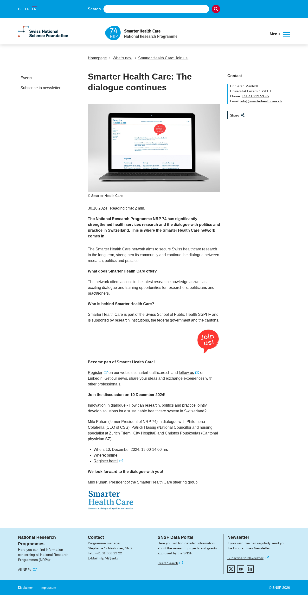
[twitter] (231, 569)
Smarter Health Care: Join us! (163, 58)
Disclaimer (25, 587)
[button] (280, 34)
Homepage (97, 58)
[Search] (216, 9)
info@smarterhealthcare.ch (261, 101)
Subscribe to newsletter (40, 88)
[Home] (184, 33)
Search (94, 9)
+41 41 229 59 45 (255, 96)
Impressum (48, 587)
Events (26, 78)
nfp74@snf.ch (110, 558)
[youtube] (240, 569)
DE (20, 9)
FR (27, 9)
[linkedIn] (250, 569)
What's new (122, 58)
